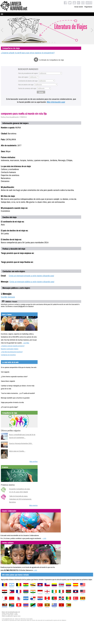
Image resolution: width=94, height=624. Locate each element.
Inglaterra (47, 593)
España (75, 587)
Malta (4, 600)
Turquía (40, 607)
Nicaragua (25, 600)
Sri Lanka (82, 600)
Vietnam (61, 607)
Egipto (4, 593)
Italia (61, 593)
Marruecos (11, 600)
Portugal (54, 600)
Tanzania (33, 607)
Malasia (82, 593)
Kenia (68, 593)
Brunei (32, 587)
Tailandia (26, 607)
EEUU (82, 587)
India (33, 593)
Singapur (75, 600)
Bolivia (25, 587)
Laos (75, 593)
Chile (47, 587)
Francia (19, 593)
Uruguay (54, 607)
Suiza (18, 607)
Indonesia (40, 593)
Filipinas (12, 593)
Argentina (11, 587)
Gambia (26, 593)
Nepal (18, 600)
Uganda (47, 607)
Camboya (40, 587)
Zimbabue (68, 607)
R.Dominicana (61, 600)
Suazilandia (4, 607)
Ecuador (68, 587)
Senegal (68, 600)
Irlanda (54, 593)
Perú (47, 600)
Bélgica (18, 587)
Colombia (54, 587)
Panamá (33, 600)
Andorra (4, 587)
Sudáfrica (11, 607)
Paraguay (40, 600)
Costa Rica (61, 587)
